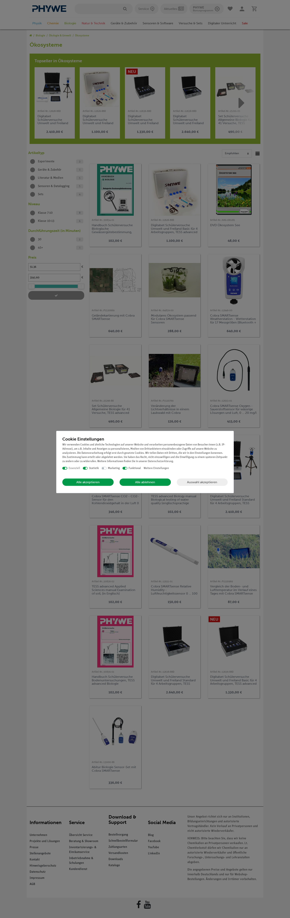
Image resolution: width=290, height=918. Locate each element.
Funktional (135, 468)
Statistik (94, 468)
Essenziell (74, 468)
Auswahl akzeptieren (202, 482)
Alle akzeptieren (88, 482)
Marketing (114, 468)
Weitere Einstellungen (156, 468)
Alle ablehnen (145, 482)
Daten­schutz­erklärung (160, 461)
